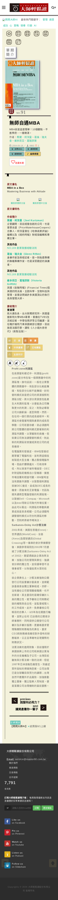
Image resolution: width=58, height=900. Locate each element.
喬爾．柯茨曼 (24, 137)
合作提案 (13, 777)
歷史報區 (47, 808)
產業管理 (34, 149)
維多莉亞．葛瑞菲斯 (25, 140)
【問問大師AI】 (19, 726)
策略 (16, 25)
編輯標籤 (34, 154)
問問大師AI (12, 19)
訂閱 (37, 808)
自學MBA (18, 149)
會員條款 (13, 767)
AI (35, 25)
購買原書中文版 (40, 203)
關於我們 (13, 763)
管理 (45, 19)
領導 (23, 25)
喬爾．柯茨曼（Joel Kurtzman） (26, 220)
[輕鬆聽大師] (9, 33)
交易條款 (13, 772)
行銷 (29, 25)
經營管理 (18, 154)
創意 (51, 19)
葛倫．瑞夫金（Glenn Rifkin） (25, 254)
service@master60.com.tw (30, 759)
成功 (5, 25)
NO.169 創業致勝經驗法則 (22, 248)
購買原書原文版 (18, 203)
